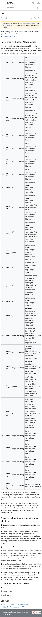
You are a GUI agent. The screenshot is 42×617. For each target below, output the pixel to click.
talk (31, 23)
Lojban (11, 2)
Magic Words (10, 36)
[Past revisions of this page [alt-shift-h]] (35, 18)
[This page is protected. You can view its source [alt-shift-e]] (31, 18)
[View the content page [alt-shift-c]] (2, 18)
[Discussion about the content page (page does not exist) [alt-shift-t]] (6, 18)
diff (4, 25)
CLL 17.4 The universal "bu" (13, 607)
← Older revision (10, 25)
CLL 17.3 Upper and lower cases (14, 604)
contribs (35, 23)
